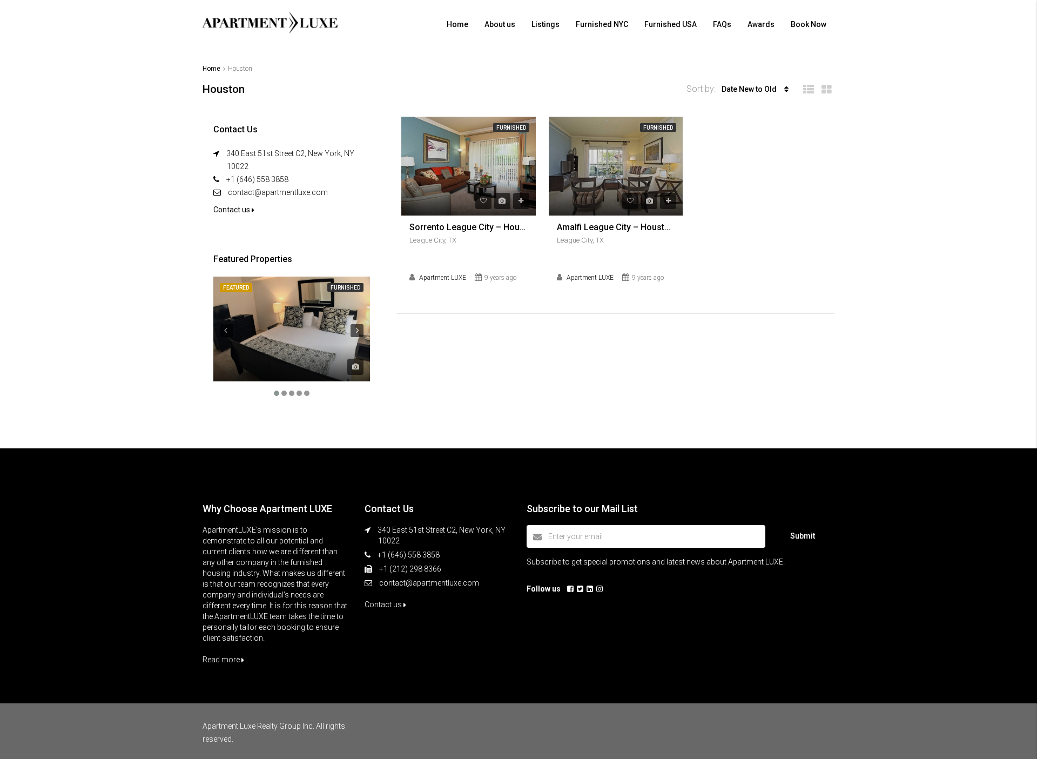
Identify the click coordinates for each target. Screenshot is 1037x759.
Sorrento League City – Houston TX (468, 227)
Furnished (511, 128)
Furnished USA (670, 24)
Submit (802, 536)
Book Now (808, 24)
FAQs (722, 24)
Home (457, 24)
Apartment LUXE (442, 277)
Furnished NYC (602, 24)
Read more (222, 659)
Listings (545, 24)
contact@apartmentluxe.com (278, 192)
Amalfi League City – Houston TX (616, 227)
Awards (761, 24)
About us (499, 24)
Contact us (232, 209)
